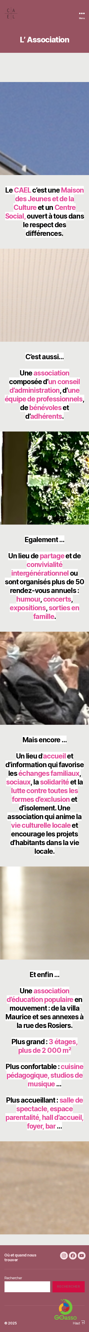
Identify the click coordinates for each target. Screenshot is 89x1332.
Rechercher (13, 1278)
